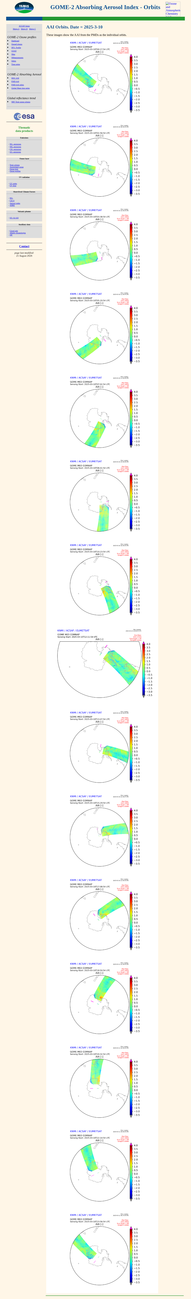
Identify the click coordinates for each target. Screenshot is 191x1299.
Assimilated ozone (17, 167)
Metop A (16, 29)
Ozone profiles (15, 171)
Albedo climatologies (18, 233)
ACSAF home (24, 26)
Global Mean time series (20, 88)
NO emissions (15, 144)
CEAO (13, 51)
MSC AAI (15, 78)
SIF (11, 235)
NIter (13, 54)
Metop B (24, 29)
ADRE (12, 205)
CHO (12, 201)
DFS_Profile (16, 48)
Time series (15, 64)
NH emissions (15, 147)
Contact (24, 246)
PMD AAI (15, 81)
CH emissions (15, 149)
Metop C (32, 29)
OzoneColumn (16, 44)
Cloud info (14, 231)
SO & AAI (14, 218)
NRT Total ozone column (20, 102)
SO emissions (15, 152)
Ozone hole (14, 169)
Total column (15, 165)
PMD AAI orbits (17, 85)
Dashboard (15, 41)
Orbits (13, 61)
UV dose (13, 186)
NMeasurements (17, 58)
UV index (13, 184)
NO (11, 198)
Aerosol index (15, 203)
